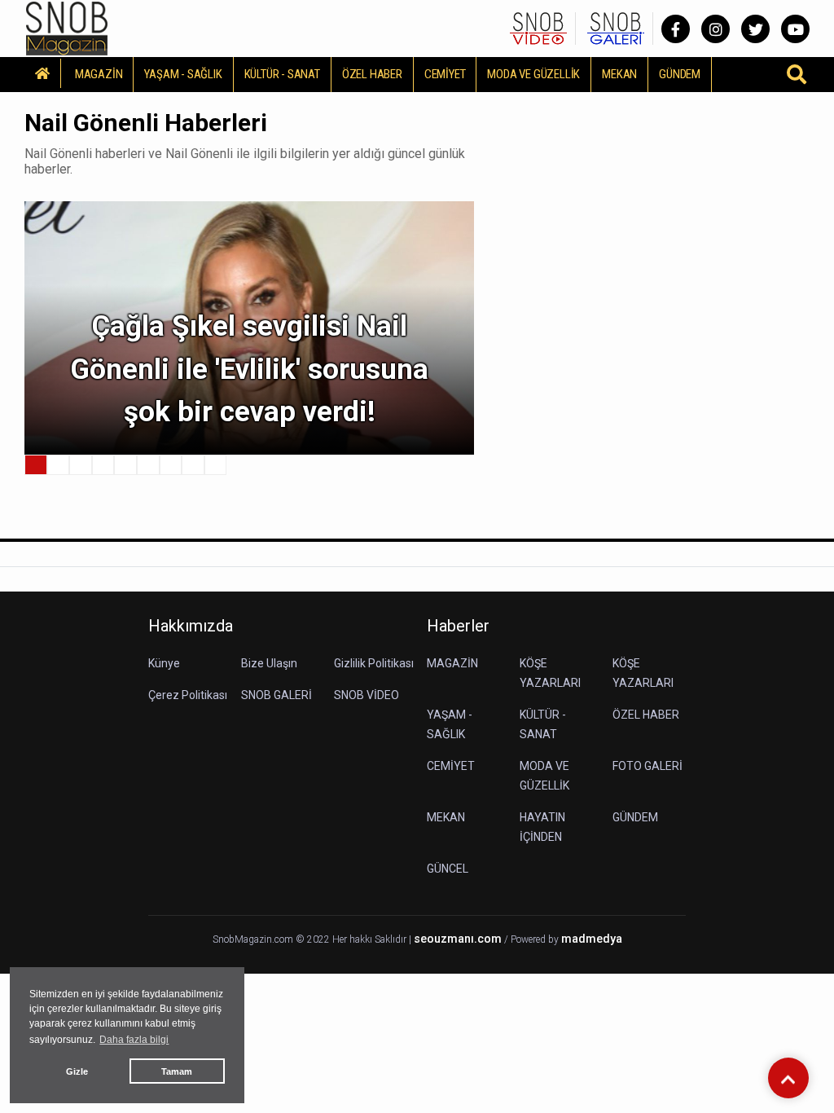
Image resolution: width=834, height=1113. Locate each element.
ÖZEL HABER (372, 74)
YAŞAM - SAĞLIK (183, 74)
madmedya (591, 939)
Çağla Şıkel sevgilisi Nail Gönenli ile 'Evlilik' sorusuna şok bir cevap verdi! (249, 369)
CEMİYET (445, 74)
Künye (164, 663)
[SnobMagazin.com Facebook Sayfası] (675, 29)
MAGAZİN (99, 74)
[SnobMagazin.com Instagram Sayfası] (715, 29)
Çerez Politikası (187, 695)
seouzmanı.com (458, 939)
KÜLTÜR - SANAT (282, 74)
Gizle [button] (77, 1071)
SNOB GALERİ (276, 695)
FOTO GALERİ (647, 765)
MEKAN (619, 74)
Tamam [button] (176, 1071)
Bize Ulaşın (269, 663)
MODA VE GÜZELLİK (533, 74)
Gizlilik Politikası (374, 663)
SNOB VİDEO (366, 695)
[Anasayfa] (42, 73)
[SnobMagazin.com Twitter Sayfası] (755, 29)
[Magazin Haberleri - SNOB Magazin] (66, 27)
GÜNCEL (447, 868)
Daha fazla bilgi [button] (134, 1039)
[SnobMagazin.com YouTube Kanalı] (795, 29)
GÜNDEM (679, 74)
